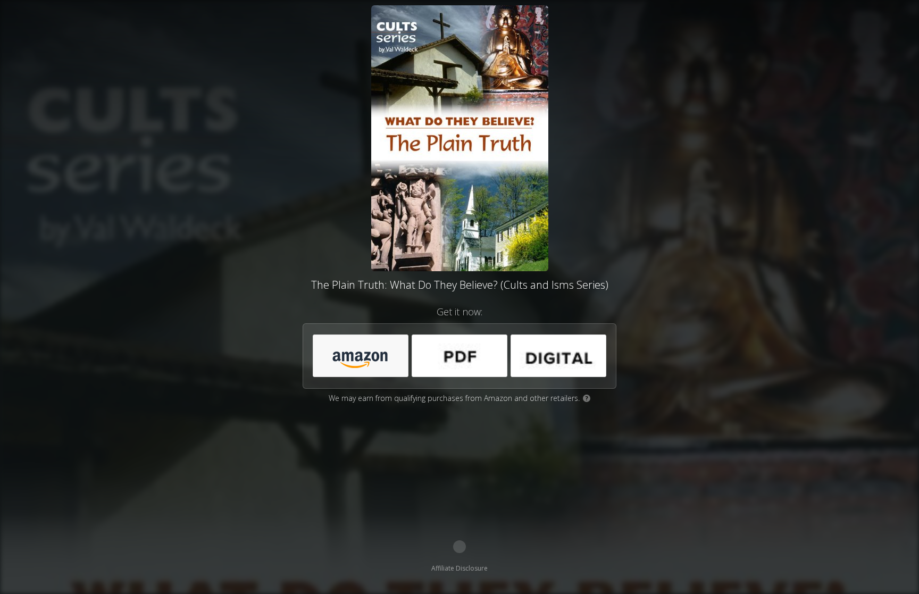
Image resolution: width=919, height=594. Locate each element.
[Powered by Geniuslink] (459, 546)
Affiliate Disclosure (459, 568)
